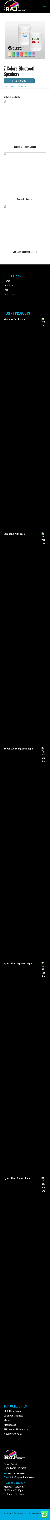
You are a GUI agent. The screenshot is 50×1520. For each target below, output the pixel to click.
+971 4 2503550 (16, 1473)
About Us (8, 285)
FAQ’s (6, 290)
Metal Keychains (12, 1411)
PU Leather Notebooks (16, 1429)
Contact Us (9, 294)
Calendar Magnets (13, 1415)
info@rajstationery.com (22, 1477)
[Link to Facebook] (36, 1516)
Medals (7, 1420)
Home (7, 280)
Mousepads (10, 1424)
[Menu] (44, 5)
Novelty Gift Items (13, 1433)
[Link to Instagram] (40, 1516)
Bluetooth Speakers (18, 86)
